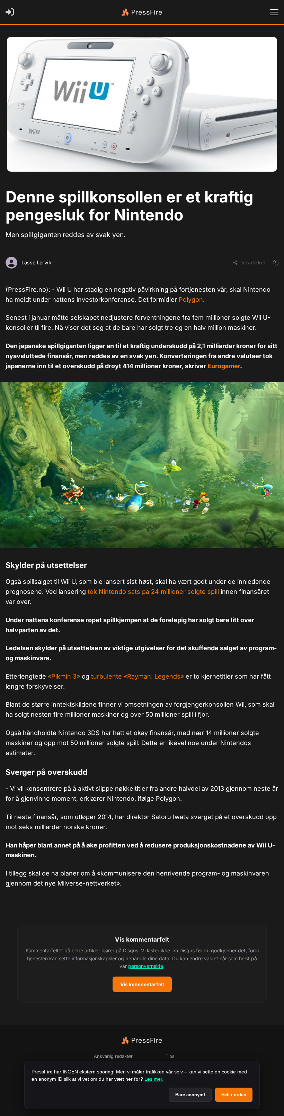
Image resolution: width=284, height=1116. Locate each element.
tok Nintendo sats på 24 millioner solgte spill (153, 591)
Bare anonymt (190, 1094)
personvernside (145, 966)
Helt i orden (233, 1094)
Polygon (191, 299)
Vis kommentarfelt (142, 984)
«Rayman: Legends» (154, 676)
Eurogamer (223, 366)
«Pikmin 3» (64, 676)
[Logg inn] (11, 12)
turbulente (107, 676)
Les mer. (153, 1079)
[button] (142, 964)
